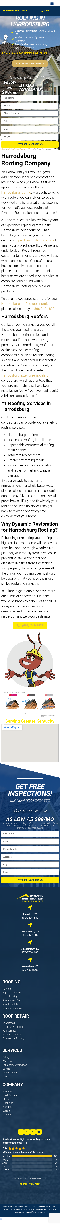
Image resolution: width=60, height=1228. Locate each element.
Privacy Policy (34, 1184)
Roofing (6, 988)
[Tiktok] (33, 1132)
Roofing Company (12, 1008)
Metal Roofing (10, 996)
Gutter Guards (9, 1072)
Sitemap (23, 1184)
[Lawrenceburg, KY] (30, 925)
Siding (5, 1057)
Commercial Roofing (13, 1038)
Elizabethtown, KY (30, 949)
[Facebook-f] (21, 1132)
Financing (7, 1103)
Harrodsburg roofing (16, 192)
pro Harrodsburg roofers (36, 240)
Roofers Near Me (11, 1000)
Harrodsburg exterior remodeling (24, 375)
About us (7, 1091)
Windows (7, 1061)
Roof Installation (11, 1004)
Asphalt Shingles (11, 992)
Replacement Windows (14, 1064)
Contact (6, 1114)
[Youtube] (39, 1132)
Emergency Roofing (12, 1026)
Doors (5, 1076)
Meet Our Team (10, 1095)
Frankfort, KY (30, 914)
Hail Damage (9, 1030)
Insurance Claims (11, 1034)
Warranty (7, 1106)
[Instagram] (27, 1132)
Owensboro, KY (30, 966)
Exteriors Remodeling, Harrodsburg (19, 149)
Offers (5, 1099)
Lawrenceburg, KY (30, 931)
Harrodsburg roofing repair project (26, 304)
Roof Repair (8, 1023)
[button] (52, 3)
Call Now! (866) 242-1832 (30, 800)
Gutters (6, 1068)
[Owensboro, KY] (30, 960)
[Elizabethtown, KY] (30, 942)
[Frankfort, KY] (30, 907)
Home (3, 149)
